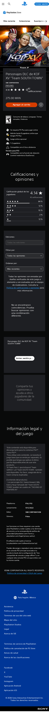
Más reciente (9, 21)
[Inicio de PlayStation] (24, 4)
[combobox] (24, 242)
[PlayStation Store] (12, 12)
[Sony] (43, 710)
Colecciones (24, 21)
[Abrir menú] (3, 4)
